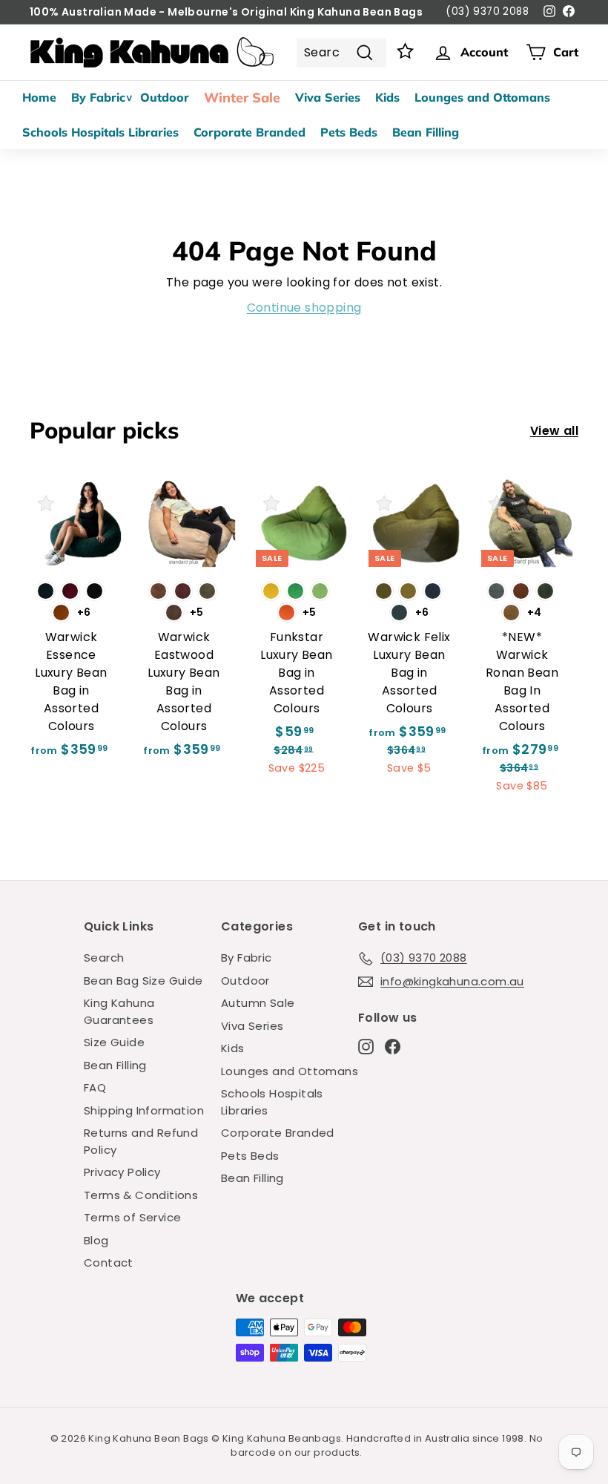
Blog (96, 1240)
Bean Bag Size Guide (143, 980)
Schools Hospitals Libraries (100, 132)
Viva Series (327, 97)
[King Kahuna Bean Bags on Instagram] (366, 1046)
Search (104, 957)
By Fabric (98, 97)
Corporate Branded (249, 132)
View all (554, 430)
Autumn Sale (257, 1003)
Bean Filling (425, 132)
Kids (387, 97)
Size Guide (114, 1042)
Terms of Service (132, 1217)
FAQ (95, 1087)
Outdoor (164, 97)
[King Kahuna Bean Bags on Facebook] (392, 1046)
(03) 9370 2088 (487, 11)
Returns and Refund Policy (141, 1141)
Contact (108, 1262)
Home (39, 97)
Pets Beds (348, 132)
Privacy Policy (122, 1172)
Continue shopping (304, 307)
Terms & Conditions (141, 1195)
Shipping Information (144, 1110)
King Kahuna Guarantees (119, 1011)
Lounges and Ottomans (482, 97)
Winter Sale (242, 97)
